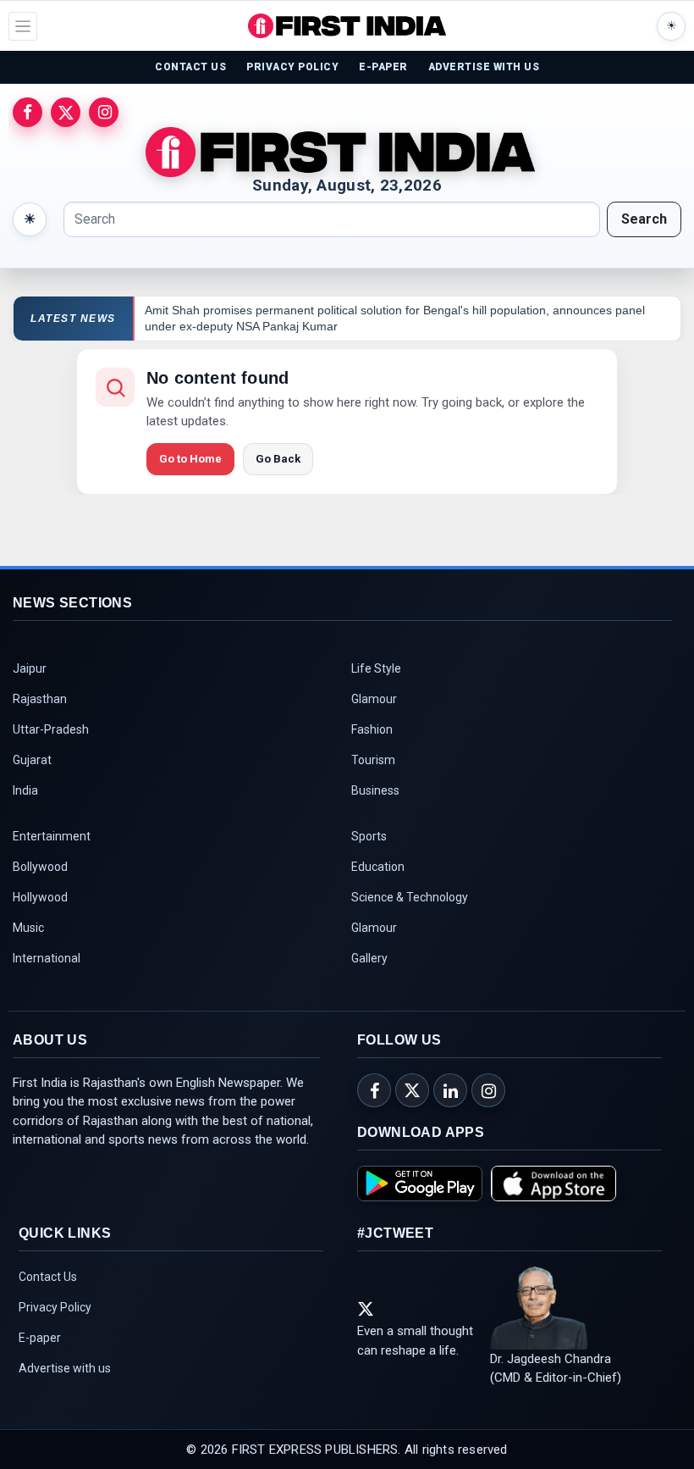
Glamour (374, 699)
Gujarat (32, 760)
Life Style (376, 668)
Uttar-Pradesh (51, 729)
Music (28, 927)
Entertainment (52, 836)
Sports (369, 836)
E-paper (40, 1337)
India (25, 790)
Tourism (373, 760)
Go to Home (190, 458)
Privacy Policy (55, 1307)
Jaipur (30, 668)
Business (375, 790)
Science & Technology (409, 897)
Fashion (372, 729)
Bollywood (40, 866)
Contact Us (48, 1276)
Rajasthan (40, 699)
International (46, 958)
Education (378, 866)
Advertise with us (65, 1368)
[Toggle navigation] (22, 26)
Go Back (278, 458)
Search (644, 219)
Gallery (369, 958)
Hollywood (40, 897)
